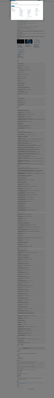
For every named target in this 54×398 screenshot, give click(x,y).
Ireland (20, 14)
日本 (35, 14)
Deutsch (28, 14)
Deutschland (20, 11)
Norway (28, 10)
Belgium (20, 9)
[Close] (42, 1)
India (35, 10)
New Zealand (36, 11)
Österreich (28, 11)
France (20, 13)
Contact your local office (27, 18)
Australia (36, 9)
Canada (12, 10)
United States (12, 11)
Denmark (20, 10)
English (36, 13)
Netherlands (28, 9)
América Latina (12, 9)
